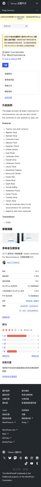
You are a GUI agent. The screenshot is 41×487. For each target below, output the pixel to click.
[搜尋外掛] (26, 26)
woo (24, 311)
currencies (24, 306)
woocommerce (32, 311)
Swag (25, 422)
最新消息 (6, 395)
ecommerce (33, 306)
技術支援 (8, 97)
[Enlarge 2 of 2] (36, 236)
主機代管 (6, 399)
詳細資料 (8, 74)
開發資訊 (8, 91)
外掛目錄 (25, 399)
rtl (20, 311)
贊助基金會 (27, 418)
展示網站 (25, 391)
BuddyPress (8, 442)
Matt (5, 434)
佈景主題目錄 (27, 395)
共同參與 (25, 410)
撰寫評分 (6, 356)
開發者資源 (6, 418)
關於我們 (6, 391)
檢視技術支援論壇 (9, 376)
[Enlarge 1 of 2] (16, 236)
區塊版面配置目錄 (29, 403)
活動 (23, 414)
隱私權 (5, 403)
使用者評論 (9, 80)
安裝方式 (8, 86)
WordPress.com (10, 430)
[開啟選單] (37, 3)
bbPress (7, 438)
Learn (4, 410)
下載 (5, 65)
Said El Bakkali (11, 59)
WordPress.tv (9, 422)
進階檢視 (6, 317)
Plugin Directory (8, 10)
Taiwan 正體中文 (15, 452)
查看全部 (35, 356)
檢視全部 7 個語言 (32, 301)
